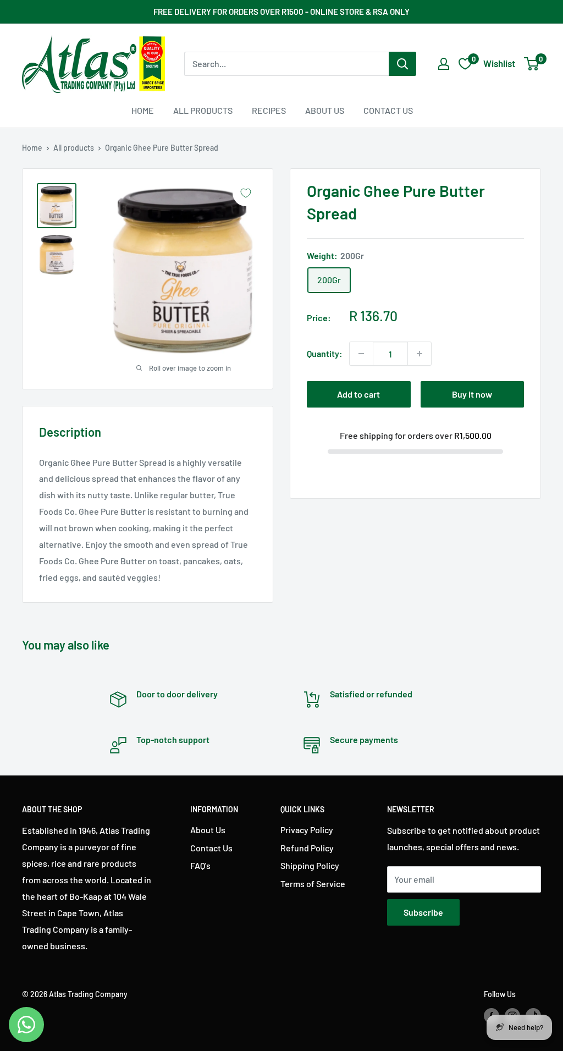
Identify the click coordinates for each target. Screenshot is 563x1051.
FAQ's (200, 865)
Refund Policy (307, 848)
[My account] (443, 64)
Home (142, 110)
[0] (532, 63)
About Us (324, 110)
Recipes (269, 110)
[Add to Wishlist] (246, 193)
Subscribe (423, 912)
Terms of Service (312, 883)
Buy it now (472, 394)
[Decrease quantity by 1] (361, 353)
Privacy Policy (306, 829)
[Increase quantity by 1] (419, 353)
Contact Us (388, 110)
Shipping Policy (309, 865)
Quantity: (325, 353)
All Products (203, 110)
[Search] (402, 64)
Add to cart (358, 394)
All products (73, 147)
